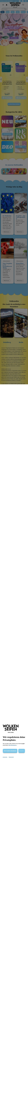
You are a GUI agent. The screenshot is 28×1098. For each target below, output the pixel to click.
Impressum (5, 757)
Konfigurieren (21, 750)
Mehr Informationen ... (13, 745)
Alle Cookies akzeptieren (10, 750)
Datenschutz (11, 757)
